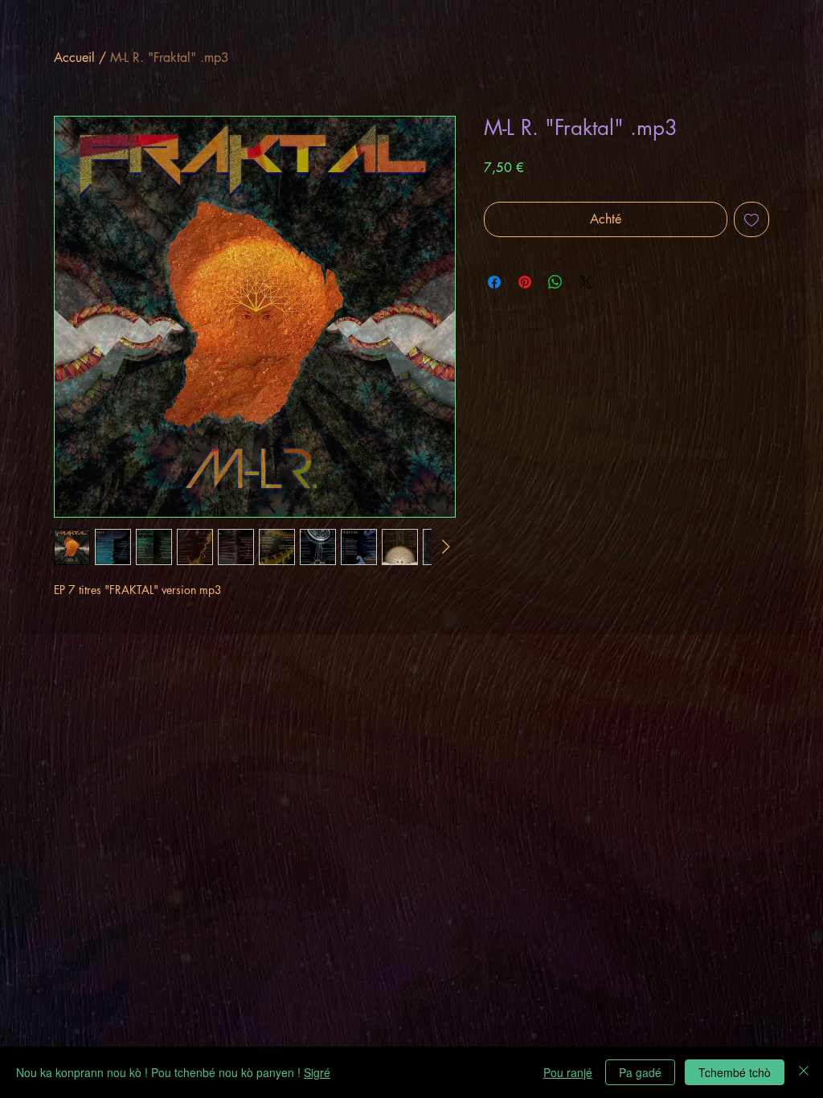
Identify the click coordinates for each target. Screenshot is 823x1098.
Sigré (317, 1072)
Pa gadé (640, 1072)
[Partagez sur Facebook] (494, 282)
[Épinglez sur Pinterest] (524, 282)
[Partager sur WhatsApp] (555, 282)
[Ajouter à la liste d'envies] (751, 219)
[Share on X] (586, 282)
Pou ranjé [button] (567, 1072)
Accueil (74, 57)
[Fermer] (803, 1072)
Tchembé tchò (734, 1072)
